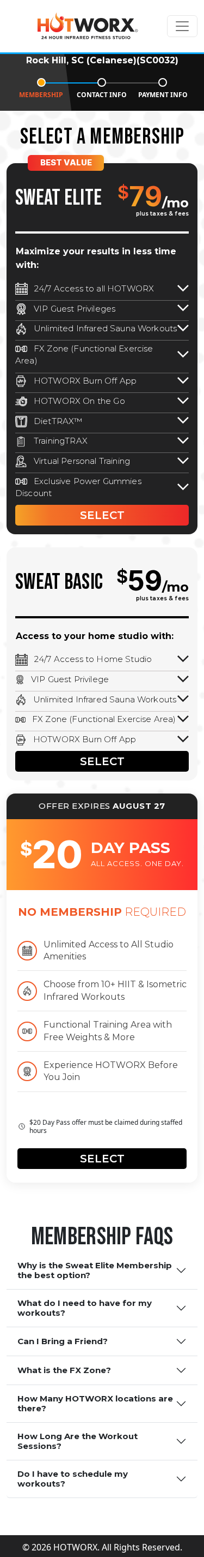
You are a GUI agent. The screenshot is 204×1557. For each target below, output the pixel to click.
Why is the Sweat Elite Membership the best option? (94, 1270)
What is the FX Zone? (64, 1370)
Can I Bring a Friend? (62, 1341)
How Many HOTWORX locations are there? (95, 1403)
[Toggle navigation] (182, 26)
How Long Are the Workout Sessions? (77, 1441)
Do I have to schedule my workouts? (72, 1479)
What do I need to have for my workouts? (84, 1308)
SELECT (102, 515)
